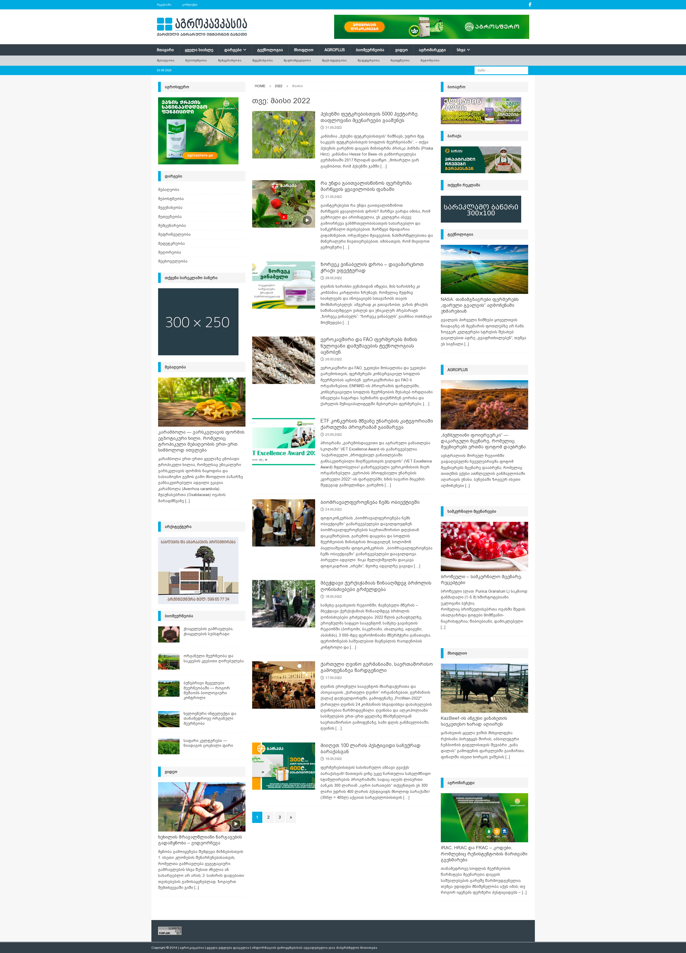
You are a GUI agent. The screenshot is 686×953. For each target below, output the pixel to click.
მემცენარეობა (229, 60)
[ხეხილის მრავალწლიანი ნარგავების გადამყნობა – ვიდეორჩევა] (201, 806)
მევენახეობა (262, 60)
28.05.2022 (333, 278)
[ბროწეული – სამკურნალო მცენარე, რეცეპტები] (484, 546)
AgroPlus (335, 50)
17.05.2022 (333, 678)
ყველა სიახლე (199, 50)
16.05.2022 (333, 759)
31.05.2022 (333, 127)
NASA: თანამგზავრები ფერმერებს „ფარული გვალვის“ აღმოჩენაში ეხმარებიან (480, 305)
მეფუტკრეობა (368, 60)
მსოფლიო (304, 50)
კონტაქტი (189, 4)
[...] (187, 501)
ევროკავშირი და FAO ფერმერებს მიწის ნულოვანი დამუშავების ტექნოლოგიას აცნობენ (368, 346)
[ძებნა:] (501, 70)
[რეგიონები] (283, 603)
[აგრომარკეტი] (283, 285)
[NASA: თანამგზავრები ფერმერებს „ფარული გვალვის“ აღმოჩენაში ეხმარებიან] (484, 269)
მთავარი (165, 50)
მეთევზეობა (400, 60)
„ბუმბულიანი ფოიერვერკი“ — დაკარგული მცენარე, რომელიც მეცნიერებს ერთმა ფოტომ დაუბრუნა (483, 441)
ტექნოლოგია (270, 50)
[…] (384, 166)
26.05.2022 (333, 359)
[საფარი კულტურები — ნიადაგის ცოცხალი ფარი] (169, 746)
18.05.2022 (333, 596)
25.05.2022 (333, 435)
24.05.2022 (333, 509)
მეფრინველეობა (297, 60)
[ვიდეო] (283, 204)
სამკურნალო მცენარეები (472, 511)
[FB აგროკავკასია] (530, 4)
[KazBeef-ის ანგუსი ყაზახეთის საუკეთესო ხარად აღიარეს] (484, 688)
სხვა (461, 50)
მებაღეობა (166, 60)
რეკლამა (164, 4)
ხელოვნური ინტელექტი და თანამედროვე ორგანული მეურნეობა (210, 718)
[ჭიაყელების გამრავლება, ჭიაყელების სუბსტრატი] (169, 634)
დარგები (233, 50)
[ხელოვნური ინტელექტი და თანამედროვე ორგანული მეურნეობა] (169, 719)
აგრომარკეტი (432, 50)
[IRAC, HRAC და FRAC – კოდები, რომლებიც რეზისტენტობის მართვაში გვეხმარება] (484, 817)
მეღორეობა (429, 60)
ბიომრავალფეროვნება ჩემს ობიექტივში (370, 502)
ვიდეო (401, 50)
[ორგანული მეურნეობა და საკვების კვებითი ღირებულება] (169, 661)
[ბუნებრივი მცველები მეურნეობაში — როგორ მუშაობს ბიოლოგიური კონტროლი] (169, 689)
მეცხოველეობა (334, 60)
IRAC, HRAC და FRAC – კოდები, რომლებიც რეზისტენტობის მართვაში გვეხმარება (484, 853)
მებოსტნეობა (196, 60)
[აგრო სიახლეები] (283, 134)
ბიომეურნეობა (370, 50)
